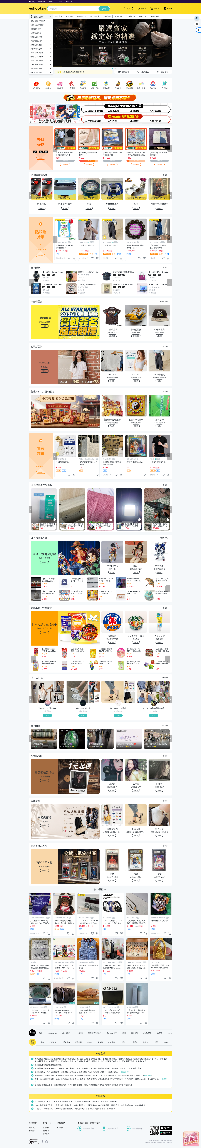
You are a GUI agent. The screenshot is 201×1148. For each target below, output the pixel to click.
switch (166, 1042)
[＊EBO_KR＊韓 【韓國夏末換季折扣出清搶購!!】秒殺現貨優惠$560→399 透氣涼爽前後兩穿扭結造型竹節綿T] (148, 692)
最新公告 (46, 1134)
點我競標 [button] (112, 336)
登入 (128, 8)
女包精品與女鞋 (36, 37)
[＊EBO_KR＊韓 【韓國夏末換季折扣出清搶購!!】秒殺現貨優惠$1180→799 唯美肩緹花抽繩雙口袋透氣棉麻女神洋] (164, 697)
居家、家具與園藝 (37, 53)
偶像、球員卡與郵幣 (37, 21)
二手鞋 (123, 1042)
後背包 (145, 1042)
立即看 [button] (44, 326)
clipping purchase (73, 258)
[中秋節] (160, 108)
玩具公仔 (118, 16)
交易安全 (169, 1142)
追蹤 (47, 715)
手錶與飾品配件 (36, 41)
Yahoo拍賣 (37, 8)
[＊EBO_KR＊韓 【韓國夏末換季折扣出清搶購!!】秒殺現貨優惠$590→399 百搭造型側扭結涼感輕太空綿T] (164, 686)
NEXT (170, 195)
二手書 (41, 1042)
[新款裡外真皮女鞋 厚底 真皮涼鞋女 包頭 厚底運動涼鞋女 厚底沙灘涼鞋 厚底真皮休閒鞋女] (94, 697)
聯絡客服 (46, 1131)
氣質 (40, 1033)
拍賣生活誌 (82, 16)
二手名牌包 (66, 1042)
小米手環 (111, 1042)
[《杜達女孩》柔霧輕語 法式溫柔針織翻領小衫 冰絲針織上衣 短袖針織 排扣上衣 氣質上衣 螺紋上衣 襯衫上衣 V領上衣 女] (42, 692)
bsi (34, 1141)
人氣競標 (107, 16)
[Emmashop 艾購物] (118, 703)
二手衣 (156, 1042)
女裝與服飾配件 (36, 33)
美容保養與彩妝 (36, 49)
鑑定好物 (70, 16)
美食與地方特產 (36, 72)
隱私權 (153, 1142)
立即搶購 (65, 165)
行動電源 (53, 1042)
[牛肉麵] (112, 119)
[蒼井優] (136, 108)
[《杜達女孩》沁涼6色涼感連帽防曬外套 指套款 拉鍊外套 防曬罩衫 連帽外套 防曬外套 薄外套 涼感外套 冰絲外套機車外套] (58, 697)
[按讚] (54, 520)
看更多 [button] (44, 371)
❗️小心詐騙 (130, 16)
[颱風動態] (112, 108)
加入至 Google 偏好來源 (196, 24)
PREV (30, 195)
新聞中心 (32, 1127)
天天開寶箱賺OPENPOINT (73, 72)
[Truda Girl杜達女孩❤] (47, 703)
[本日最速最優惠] (191, 1138)
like (69, 258)
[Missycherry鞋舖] (83, 703)
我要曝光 (41, 158)
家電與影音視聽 (36, 68)
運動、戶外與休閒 (37, 56)
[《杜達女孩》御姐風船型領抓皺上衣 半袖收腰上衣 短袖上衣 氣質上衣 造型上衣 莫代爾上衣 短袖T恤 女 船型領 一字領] (58, 686)
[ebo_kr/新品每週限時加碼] (154, 703)
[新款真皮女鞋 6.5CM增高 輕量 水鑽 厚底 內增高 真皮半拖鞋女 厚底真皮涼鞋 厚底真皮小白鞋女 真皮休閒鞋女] (77, 692)
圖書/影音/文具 (35, 29)
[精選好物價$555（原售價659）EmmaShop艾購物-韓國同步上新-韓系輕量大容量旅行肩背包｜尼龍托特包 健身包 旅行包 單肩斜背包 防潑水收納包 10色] (129, 686)
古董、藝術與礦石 (37, 25)
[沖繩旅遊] (88, 119)
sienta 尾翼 (147, 1033)
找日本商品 (164, 537)
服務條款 (147, 1142)
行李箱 (89, 1042)
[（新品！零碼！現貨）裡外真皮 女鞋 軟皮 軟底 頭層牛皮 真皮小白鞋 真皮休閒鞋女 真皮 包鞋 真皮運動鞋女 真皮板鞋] (94, 686)
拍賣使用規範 (161, 1142)
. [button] (44, 416)
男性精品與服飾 (36, 45)
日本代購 (143, 16)
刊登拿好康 (155, 16)
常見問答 (46, 1127)
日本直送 (58, 16)
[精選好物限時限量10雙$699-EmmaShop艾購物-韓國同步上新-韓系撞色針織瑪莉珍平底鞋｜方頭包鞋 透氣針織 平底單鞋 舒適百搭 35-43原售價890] (112, 692)
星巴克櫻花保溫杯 (94, 1033)
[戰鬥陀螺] (160, 119)
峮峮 (124, 1033)
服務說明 (32, 1131)
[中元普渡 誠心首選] (112, 43)
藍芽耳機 (78, 1042)
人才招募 (60, 1127)
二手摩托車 (66, 1033)
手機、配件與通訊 (37, 64)
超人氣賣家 (95, 16)
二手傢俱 (134, 1033)
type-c (170, 1033)
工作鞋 (159, 1033)
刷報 (32, 1033)
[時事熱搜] (100, 97)
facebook (42, 1142)
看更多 (165, 175)
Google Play (166, 1133)
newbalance (52, 1033)
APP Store (166, 1128)
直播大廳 (164, 725)
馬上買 (165, 391)
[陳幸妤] (136, 119)
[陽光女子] (88, 108)
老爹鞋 (100, 1042)
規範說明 (124, 1072)
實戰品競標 (164, 301)
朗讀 (196, 18)
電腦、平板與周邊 (37, 60)
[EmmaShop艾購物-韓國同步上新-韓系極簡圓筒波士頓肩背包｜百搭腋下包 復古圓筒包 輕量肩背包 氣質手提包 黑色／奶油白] (129, 697)
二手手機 (134, 1042)
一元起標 (79, 1033)
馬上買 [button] (112, 426)
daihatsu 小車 (112, 1033)
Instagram (46, 1142)
